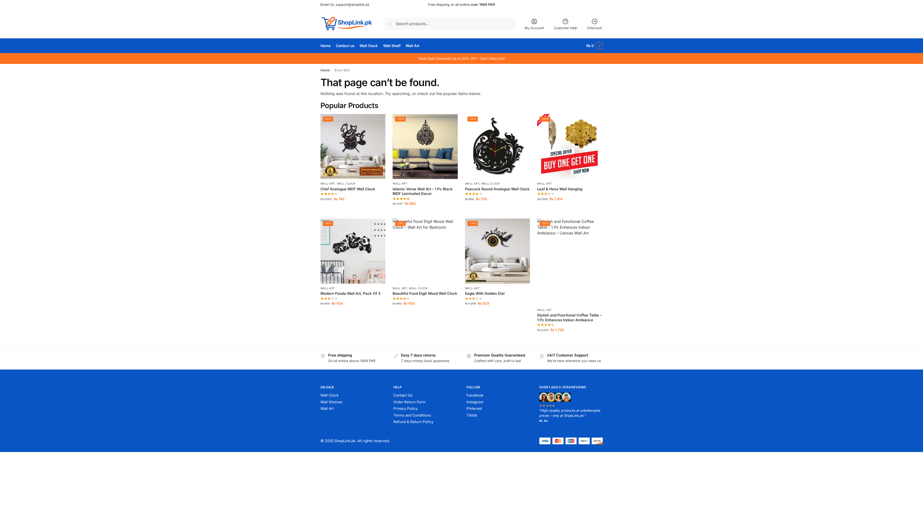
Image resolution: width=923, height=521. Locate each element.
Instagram (474, 402)
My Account (534, 28)
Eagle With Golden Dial (485, 293)
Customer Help (565, 28)
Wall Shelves (331, 402)
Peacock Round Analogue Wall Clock (497, 189)
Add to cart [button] (353, 209)
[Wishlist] (378, 121)
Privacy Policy (405, 408)
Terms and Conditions (412, 415)
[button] (594, 46)
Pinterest (474, 408)
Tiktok (471, 415)
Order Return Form (409, 402)
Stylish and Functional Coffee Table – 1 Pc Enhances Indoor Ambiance (569, 317)
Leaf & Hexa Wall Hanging (559, 189)
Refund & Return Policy (413, 421)
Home (325, 70)
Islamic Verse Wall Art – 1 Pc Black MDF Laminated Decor (423, 191)
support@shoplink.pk (352, 4)
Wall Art (327, 183)
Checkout (594, 28)
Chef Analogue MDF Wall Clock (347, 189)
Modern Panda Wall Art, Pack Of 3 (350, 293)
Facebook (474, 395)
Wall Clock (346, 183)
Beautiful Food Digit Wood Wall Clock (425, 293)
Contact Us (402, 395)
